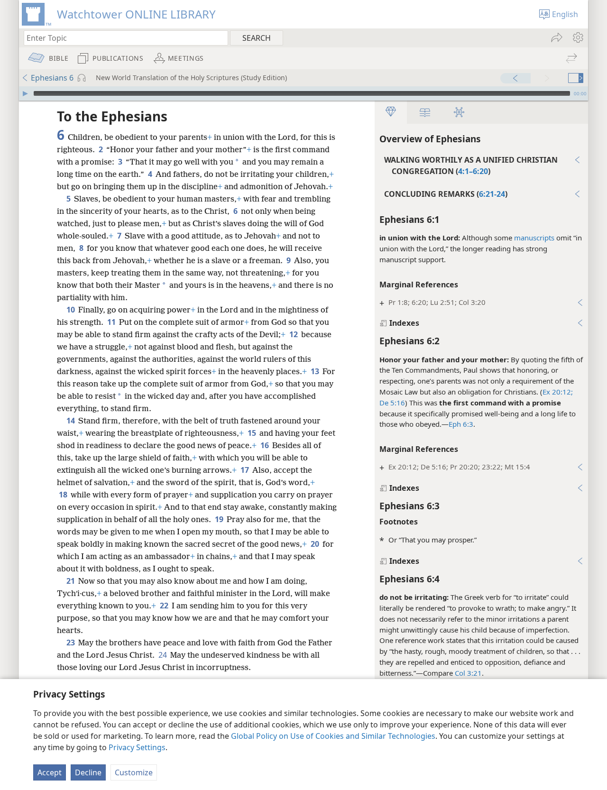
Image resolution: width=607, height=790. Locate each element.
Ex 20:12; (558, 391)
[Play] (25, 93)
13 (316, 371)
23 (71, 642)
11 (112, 322)
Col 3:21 (468, 673)
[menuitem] (577, 37)
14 (71, 420)
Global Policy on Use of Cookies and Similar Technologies (333, 736)
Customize (134, 772)
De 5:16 (392, 402)
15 (253, 433)
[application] (303, 93)
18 (64, 494)
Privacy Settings (137, 747)
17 (245, 470)
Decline (88, 772)
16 (265, 445)
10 (71, 309)
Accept (49, 772)
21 (71, 581)
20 (316, 544)
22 (165, 605)
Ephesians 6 (52, 78)
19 (220, 519)
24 (163, 655)
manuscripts (534, 237)
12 (294, 334)
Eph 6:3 (461, 424)
